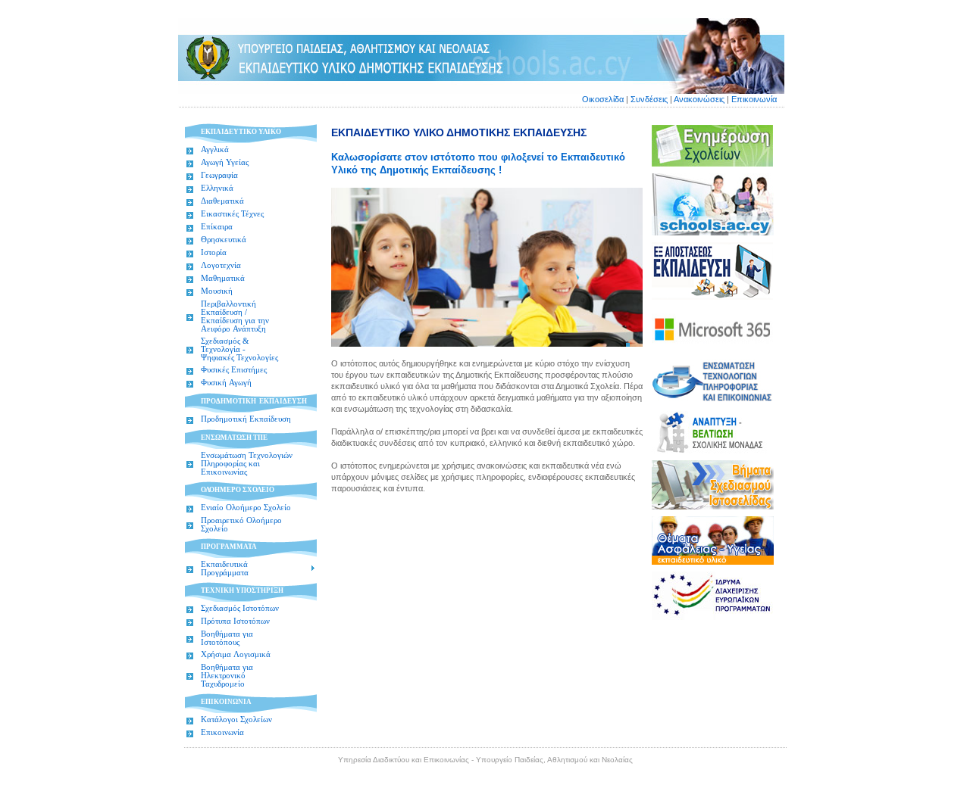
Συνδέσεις (649, 99)
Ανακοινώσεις (699, 99)
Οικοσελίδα (604, 99)
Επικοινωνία (754, 99)
